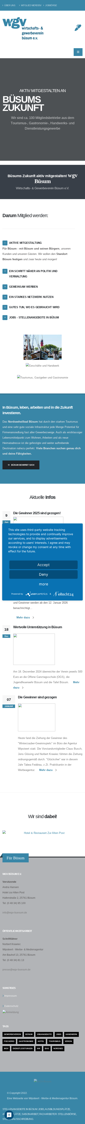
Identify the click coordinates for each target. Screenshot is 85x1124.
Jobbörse (51, 5)
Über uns (9, 5)
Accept (43, 565)
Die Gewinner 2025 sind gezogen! (36, 513)
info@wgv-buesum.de (14, 912)
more (43, 584)
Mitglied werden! (31, 5)
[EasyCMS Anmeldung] (10, 1012)
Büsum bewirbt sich (22, 465)
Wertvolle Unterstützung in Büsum (37, 627)
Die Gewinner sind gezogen (37, 697)
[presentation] (10, 109)
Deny (43, 574)
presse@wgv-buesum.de (16, 969)
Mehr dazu (23, 617)
